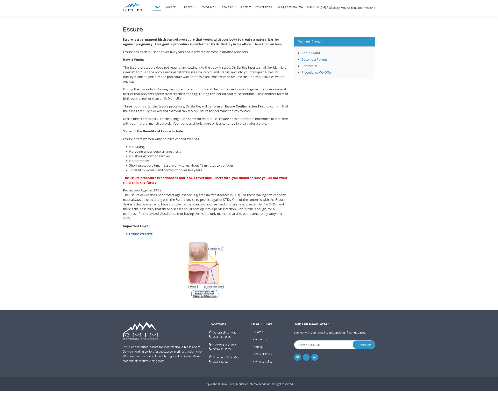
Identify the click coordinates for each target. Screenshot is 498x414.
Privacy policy (263, 361)
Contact (246, 7)
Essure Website (141, 234)
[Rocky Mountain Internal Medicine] (352, 8)
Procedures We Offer (317, 72)
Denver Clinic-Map (224, 345)
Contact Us (309, 66)
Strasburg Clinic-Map (226, 357)
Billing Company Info (290, 7)
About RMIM (311, 53)
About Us (261, 339)
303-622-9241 (221, 361)
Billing (259, 346)
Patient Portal (264, 7)
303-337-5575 (221, 336)
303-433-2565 (221, 349)
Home (156, 7)
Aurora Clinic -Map (224, 332)
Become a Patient (314, 59)
